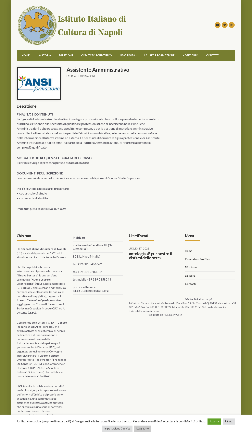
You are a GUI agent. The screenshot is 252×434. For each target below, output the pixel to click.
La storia (44, 55)
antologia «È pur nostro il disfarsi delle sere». (150, 255)
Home (26, 55)
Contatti (213, 55)
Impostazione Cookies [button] (117, 428)
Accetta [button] (214, 421)
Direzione (66, 55)
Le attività (127, 55)
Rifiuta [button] (228, 421)
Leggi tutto (142, 428)
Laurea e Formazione (159, 55)
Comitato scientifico (96, 55)
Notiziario (190, 55)
